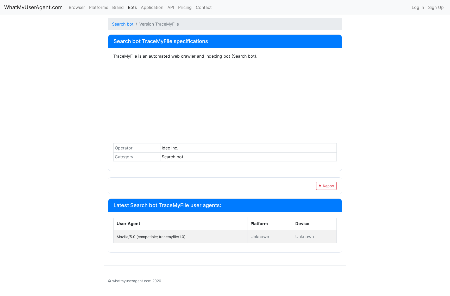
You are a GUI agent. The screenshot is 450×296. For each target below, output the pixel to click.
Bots (132, 7)
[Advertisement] (225, 102)
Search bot (123, 24)
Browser (77, 7)
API (170, 7)
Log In (418, 7)
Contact (204, 7)
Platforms (98, 7)
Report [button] (326, 186)
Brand (118, 7)
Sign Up (436, 7)
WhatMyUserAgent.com (33, 7)
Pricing (185, 7)
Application (152, 7)
